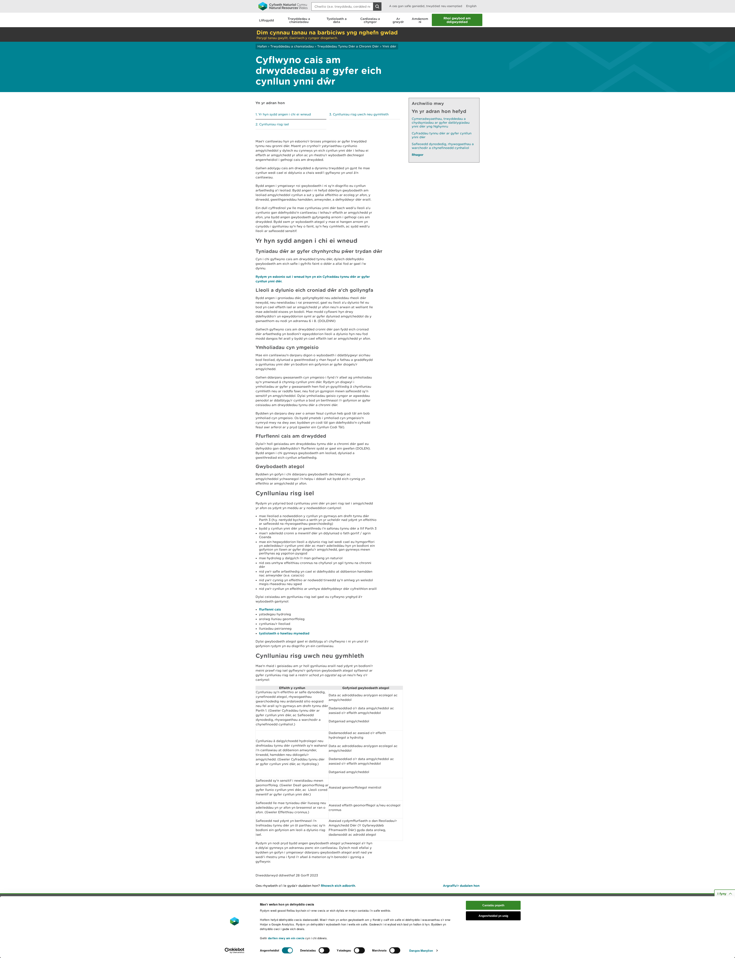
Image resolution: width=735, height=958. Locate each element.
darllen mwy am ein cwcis (286, 938)
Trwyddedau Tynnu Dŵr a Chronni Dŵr (348, 46)
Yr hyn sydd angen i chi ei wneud (284, 114)
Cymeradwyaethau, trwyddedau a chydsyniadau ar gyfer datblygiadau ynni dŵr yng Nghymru (441, 122)
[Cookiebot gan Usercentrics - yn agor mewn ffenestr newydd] (234, 950)
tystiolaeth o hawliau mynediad (284, 633)
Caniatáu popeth (493, 905)
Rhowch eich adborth (338, 885)
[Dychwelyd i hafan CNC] (283, 6)
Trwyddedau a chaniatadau (292, 46)
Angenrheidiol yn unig (493, 915)
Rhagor (417, 154)
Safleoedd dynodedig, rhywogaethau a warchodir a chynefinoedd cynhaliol (443, 146)
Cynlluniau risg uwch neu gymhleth (361, 114)
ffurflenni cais (270, 609)
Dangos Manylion (421, 950)
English (471, 6)
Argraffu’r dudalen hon (461, 885)
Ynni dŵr (389, 46)
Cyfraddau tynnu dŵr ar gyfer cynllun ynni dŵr (441, 135)
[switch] (324, 950)
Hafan (262, 46)
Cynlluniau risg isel (274, 124)
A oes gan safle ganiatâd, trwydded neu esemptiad (425, 6)
